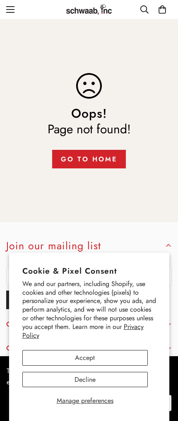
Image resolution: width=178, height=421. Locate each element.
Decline (85, 379)
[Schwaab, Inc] (89, 9)
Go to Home (89, 159)
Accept (85, 357)
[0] (162, 9)
